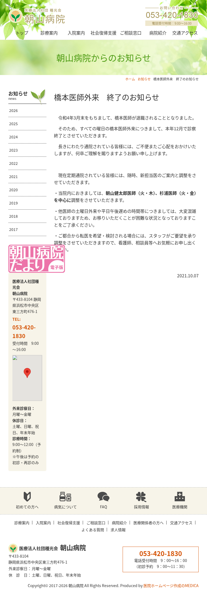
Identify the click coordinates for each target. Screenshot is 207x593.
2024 (13, 136)
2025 (13, 123)
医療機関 (179, 506)
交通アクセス (185, 32)
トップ (21, 32)
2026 (13, 110)
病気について (65, 506)
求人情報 (118, 529)
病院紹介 (158, 32)
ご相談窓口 (131, 32)
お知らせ (144, 79)
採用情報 (141, 506)
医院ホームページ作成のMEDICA (171, 585)
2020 (13, 189)
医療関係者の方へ (148, 522)
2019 (13, 203)
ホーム (130, 79)
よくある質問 (92, 529)
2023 (13, 150)
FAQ (103, 506)
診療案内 (49, 32)
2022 (13, 163)
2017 (13, 229)
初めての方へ (27, 506)
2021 (13, 176)
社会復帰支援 (103, 32)
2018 (13, 216)
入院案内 (76, 32)
